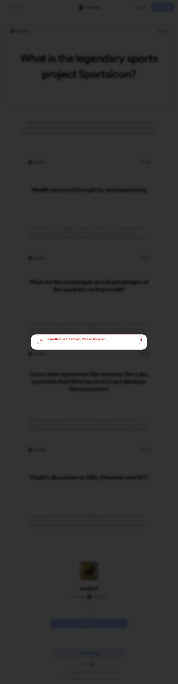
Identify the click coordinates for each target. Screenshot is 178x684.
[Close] (141, 340)
